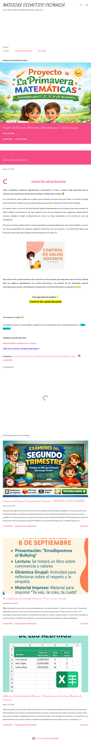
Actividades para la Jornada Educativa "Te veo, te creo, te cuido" (35, 598)
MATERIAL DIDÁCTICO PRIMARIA (34, 4)
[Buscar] (81, 4)
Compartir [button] (7, 139)
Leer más (84, 526)
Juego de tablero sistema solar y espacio (19, 343)
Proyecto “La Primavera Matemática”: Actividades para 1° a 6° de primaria (40, 127)
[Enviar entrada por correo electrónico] (79, 356)
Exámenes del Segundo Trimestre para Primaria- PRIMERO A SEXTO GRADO (43, 501)
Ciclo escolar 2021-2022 (23, 356)
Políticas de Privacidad (23, 51)
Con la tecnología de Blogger (47, 738)
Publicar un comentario (25, 526)
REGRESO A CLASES (68, 356)
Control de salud (42, 356)
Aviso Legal (42, 51)
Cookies (6, 51)
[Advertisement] (40, 29)
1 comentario (20, 139)
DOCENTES (55, 356)
